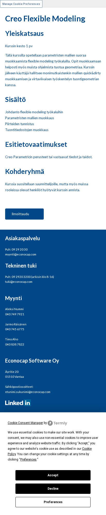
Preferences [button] (28, 459)
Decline (53, 488)
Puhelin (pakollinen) (14, 98)
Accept (53, 475)
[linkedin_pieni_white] (53, 402)
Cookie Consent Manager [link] (25, 423)
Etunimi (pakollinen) (14, 18)
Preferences (53, 502)
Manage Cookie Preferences (21, 4)
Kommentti (8, 118)
